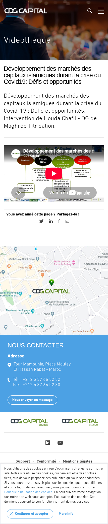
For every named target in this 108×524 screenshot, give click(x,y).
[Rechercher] (89, 10)
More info (66, 514)
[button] (101, 11)
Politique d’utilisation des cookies (28, 492)
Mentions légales (77, 462)
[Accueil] (25, 11)
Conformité (46, 462)
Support (23, 462)
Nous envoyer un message (32, 400)
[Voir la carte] (54, 290)
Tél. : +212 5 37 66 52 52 (36, 380)
